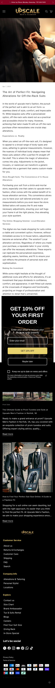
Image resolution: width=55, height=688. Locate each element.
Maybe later (27, 361)
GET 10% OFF (27, 351)
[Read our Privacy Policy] (46, 375)
